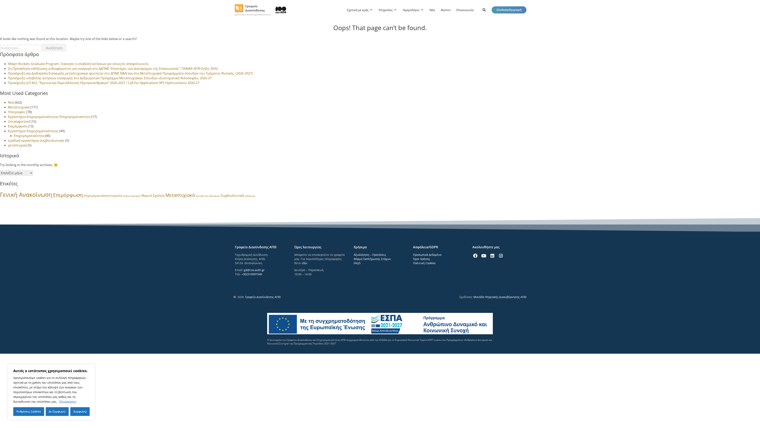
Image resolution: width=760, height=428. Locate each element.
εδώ (304, 263)
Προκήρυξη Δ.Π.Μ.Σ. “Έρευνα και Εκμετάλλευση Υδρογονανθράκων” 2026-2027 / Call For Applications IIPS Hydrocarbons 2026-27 (103, 83)
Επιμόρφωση (17, 126)
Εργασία (116, 196)
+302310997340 (251, 274)
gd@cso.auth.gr (254, 270)
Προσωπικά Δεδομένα (427, 255)
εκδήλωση (250, 196)
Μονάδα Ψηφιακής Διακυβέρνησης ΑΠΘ (499, 297)
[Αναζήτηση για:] (21, 48)
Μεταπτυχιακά (19, 107)
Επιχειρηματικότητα (29, 136)
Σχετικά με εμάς (358, 10)
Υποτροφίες (17, 112)
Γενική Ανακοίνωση (26, 195)
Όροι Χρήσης (421, 259)
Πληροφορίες (67, 401)
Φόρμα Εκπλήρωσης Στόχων (372, 259)
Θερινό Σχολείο (153, 195)
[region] (51, 392)
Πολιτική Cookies (424, 263)
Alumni (445, 10)
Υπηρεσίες (386, 10)
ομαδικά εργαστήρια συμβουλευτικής (36, 140)
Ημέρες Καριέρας (132, 196)
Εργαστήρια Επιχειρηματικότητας (33, 131)
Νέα (432, 10)
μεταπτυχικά (17, 145)
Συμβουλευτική (232, 195)
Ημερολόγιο (411, 10)
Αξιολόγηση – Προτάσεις (370, 255)
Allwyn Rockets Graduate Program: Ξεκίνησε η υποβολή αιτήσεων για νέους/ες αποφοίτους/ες (78, 64)
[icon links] (484, 9)
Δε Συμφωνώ (57, 411)
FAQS (357, 263)
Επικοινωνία (465, 10)
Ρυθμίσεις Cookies (28, 411)
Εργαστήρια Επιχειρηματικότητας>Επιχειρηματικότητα (49, 117)
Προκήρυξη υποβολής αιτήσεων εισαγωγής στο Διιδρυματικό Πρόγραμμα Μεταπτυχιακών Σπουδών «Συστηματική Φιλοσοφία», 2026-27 (110, 78)
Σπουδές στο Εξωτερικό (208, 196)
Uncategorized (19, 121)
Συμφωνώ (79, 411)
